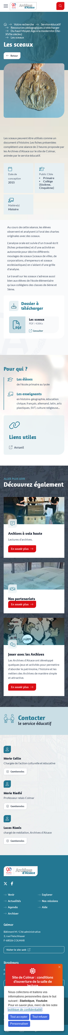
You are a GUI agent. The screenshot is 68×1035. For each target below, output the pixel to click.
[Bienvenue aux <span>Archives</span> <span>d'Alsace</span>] (5, 24)
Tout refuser (39, 1016)
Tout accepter (18, 1016)
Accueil (18, 447)
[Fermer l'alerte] (59, 967)
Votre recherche (24, 24)
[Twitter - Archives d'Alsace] (5, 884)
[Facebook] (12, 884)
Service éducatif (51, 24)
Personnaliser (19, 1023)
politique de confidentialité (25, 1009)
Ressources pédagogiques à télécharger (35, 27)
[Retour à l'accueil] (23, 6)
